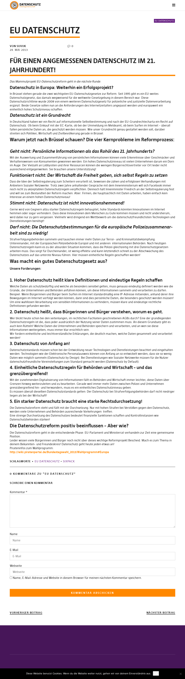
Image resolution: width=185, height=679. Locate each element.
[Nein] (180, 674)
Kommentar (18, 492)
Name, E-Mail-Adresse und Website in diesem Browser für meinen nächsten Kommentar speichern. (77, 578)
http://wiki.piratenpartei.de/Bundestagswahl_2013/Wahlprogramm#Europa (59, 452)
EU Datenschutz (164, 20)
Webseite (16, 565)
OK (156, 673)
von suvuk (18, 46)
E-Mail (14, 550)
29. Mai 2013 (19, 50)
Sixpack (69, 461)
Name (14, 534)
